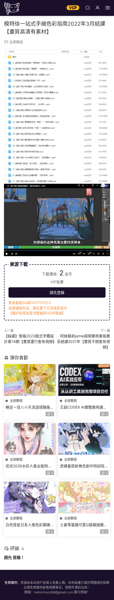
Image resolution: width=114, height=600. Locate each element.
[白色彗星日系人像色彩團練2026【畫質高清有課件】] (30, 497)
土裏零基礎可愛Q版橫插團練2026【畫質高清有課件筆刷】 (84, 524)
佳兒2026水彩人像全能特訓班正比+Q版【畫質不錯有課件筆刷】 (29, 466)
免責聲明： (12, 583)
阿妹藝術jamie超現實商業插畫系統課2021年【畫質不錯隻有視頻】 (83, 341)
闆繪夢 (12, 8)
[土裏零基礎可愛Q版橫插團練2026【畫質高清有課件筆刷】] (84, 497)
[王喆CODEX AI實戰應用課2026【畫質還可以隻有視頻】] (84, 380)
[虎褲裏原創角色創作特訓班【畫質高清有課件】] (84, 439)
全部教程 (16, 42)
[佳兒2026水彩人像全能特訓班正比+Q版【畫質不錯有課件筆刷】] (30, 439)
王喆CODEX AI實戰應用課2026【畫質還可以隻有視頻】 (84, 407)
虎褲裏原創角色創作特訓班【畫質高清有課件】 (82, 466)
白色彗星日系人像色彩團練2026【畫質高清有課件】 (28, 524)
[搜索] (87, 7)
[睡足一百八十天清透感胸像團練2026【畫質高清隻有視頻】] (30, 380)
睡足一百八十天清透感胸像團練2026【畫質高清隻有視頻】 (30, 407)
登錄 (17, 557)
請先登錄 (57, 292)
